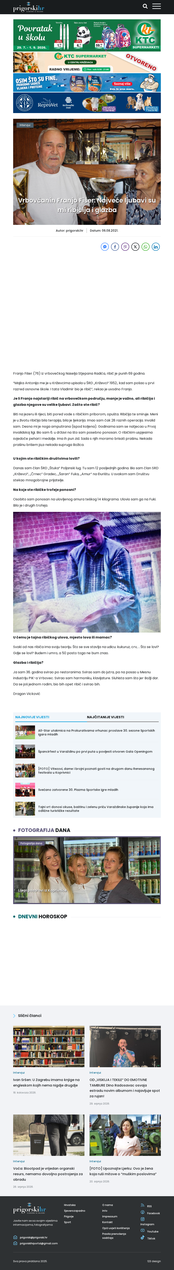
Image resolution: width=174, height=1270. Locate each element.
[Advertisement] (87, 281)
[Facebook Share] (115, 247)
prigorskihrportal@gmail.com (39, 1243)
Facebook (153, 1213)
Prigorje (69, 1216)
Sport (67, 1222)
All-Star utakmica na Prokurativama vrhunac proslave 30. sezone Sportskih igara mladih (96, 732)
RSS (149, 1206)
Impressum (109, 1216)
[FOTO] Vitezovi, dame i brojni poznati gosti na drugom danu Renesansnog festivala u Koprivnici (96, 771)
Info (104, 1211)
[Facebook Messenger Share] (105, 247)
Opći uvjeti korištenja (116, 1228)
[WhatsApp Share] (146, 247)
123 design (154, 1261)
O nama (107, 1205)
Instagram (147, 1224)
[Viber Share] (125, 247)
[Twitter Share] (135, 247)
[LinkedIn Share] (156, 247)
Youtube (153, 1231)
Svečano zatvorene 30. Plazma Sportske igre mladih (78, 790)
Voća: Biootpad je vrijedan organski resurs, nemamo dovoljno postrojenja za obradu (48, 1174)
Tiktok (151, 1238)
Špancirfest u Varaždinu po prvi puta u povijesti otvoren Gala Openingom (95, 751)
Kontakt (107, 1222)
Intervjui (25, 125)
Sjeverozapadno (74, 1211)
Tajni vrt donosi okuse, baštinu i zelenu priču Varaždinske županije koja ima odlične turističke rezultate (95, 809)
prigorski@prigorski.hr (33, 1237)
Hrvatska (70, 1205)
